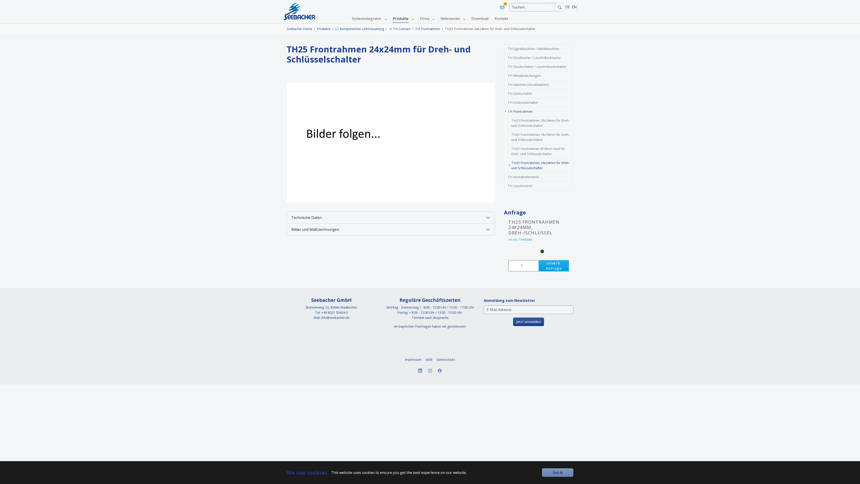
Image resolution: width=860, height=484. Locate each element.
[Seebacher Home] (299, 7)
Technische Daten (306, 217)
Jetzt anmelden (528, 321)
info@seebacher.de (335, 317)
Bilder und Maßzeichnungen (315, 229)
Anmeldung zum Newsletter (509, 300)
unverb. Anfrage (554, 266)
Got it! (558, 472)
